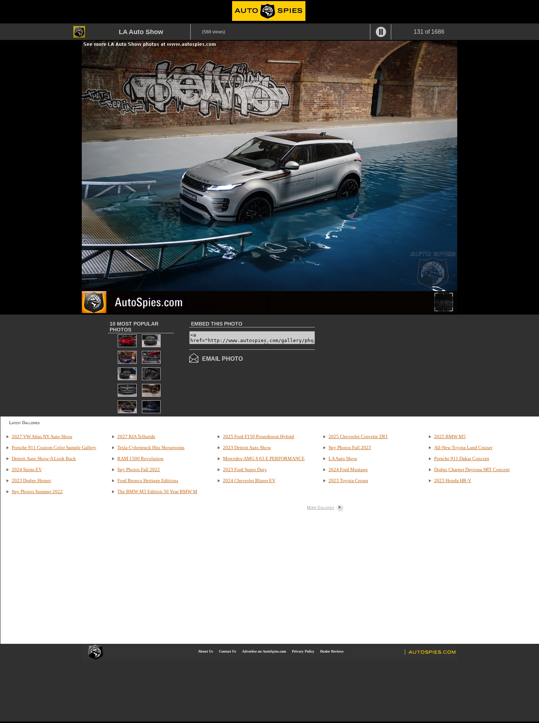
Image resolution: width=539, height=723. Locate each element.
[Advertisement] (377, 365)
